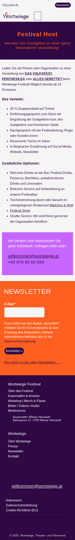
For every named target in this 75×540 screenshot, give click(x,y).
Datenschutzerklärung (20, 341)
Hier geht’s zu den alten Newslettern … (32, 362)
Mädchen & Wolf (61, 205)
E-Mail (10, 304)
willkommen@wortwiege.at (33, 256)
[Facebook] (27, 5)
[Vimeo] (45, 5)
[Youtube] (39, 5)
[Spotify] (51, 5)
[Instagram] (33, 5)
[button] (37, 16)
